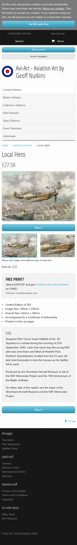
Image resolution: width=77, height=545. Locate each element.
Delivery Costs (10, 467)
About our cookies (53, 8)
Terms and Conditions (15, 495)
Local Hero (43, 145)
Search (19, 41)
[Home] (7, 70)
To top (71, 421)
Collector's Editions (14, 105)
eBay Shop (8, 514)
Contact (6, 463)
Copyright (7, 499)
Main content (38, 49)
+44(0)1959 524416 (19, 33)
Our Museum (9, 518)
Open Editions (11, 120)
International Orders (14, 471)
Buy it (38, 227)
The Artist (7, 440)
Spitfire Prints (10, 448)
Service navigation (38, 56)
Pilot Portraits (11, 112)
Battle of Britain (12, 97)
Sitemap (7, 476)
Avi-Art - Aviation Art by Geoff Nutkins (40, 72)
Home (5, 145)
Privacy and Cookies (14, 490)
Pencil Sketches (12, 128)
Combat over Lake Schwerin (52, 284)
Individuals (9, 136)
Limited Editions (12, 89)
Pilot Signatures (11, 444)
